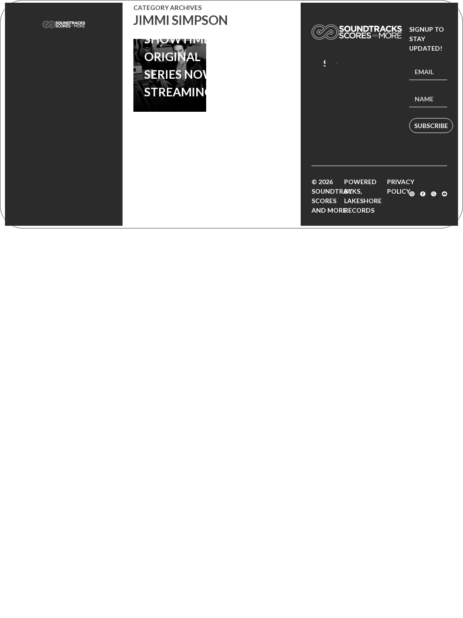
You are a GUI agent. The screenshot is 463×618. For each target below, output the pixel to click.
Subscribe (431, 125)
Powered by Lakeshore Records (363, 196)
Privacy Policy (400, 186)
